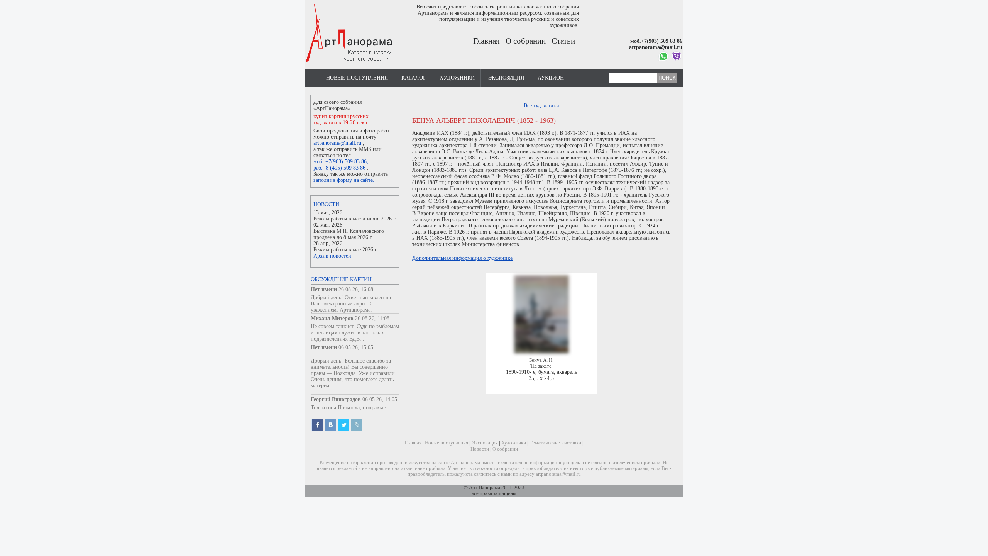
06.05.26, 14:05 (379, 399)
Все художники (541, 105)
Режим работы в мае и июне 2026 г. (354, 219)
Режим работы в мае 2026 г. (345, 250)
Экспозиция (506, 78)
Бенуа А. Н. (541, 360)
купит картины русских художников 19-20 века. (341, 119)
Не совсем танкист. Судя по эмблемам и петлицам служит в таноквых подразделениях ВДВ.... (355, 333)
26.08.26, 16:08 (355, 289)
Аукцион (551, 78)
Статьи (563, 41)
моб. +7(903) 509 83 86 (340, 161)
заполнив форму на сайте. (343, 180)
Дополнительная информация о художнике (462, 258)
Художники (457, 78)
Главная (486, 41)
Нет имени (324, 289)
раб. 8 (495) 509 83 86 (339, 168)
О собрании (526, 41)
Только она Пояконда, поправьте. (349, 407)
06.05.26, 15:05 (355, 347)
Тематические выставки (555, 443)
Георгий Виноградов (336, 399)
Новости (326, 204)
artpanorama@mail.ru (337, 143)
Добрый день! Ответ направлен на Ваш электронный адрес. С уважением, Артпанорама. (351, 304)
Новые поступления (357, 78)
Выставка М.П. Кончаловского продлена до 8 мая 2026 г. (348, 234)
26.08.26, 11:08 (372, 318)
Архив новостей (332, 256)
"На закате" (541, 366)
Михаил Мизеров (332, 318)
